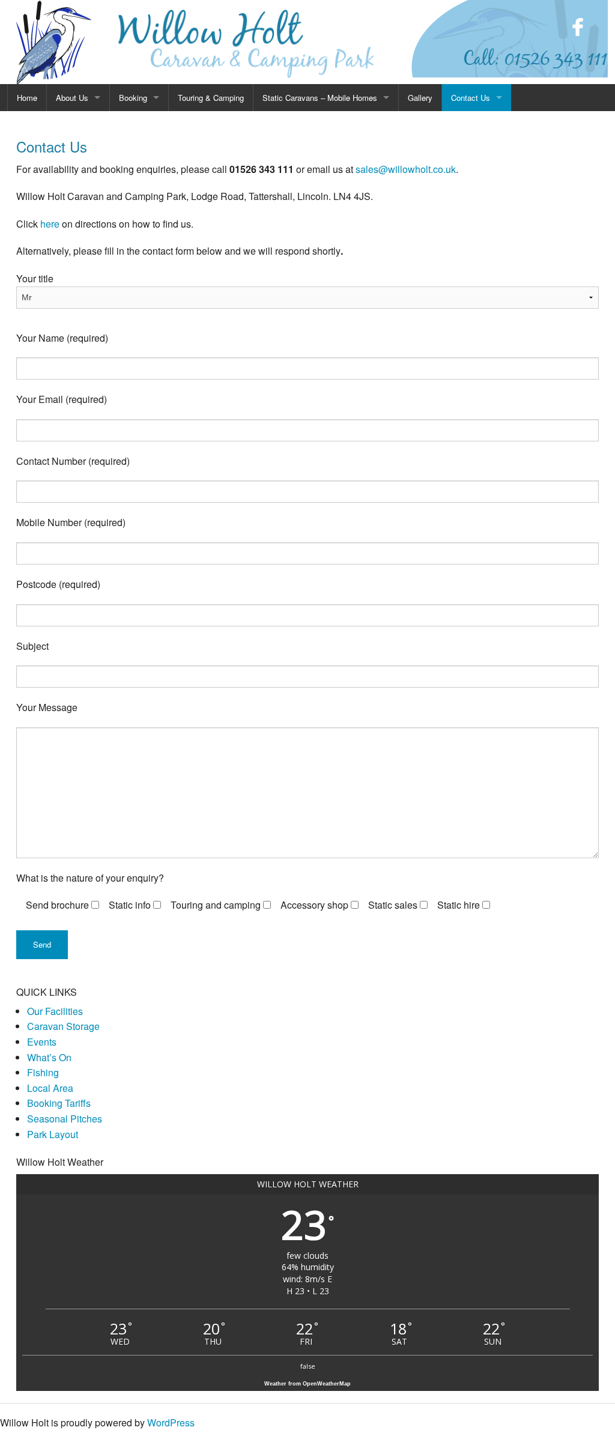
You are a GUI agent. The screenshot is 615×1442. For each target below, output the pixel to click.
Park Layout (52, 1134)
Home (27, 97)
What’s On (49, 1057)
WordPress (171, 1422)
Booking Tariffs (59, 1103)
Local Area (50, 1088)
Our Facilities (55, 1011)
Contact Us (470, 97)
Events (41, 1042)
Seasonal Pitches (64, 1118)
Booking (133, 97)
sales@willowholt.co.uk (406, 169)
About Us (72, 97)
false (307, 1366)
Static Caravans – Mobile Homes (319, 97)
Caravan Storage (63, 1026)
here (49, 224)
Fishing (43, 1072)
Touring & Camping (211, 97)
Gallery (420, 97)
